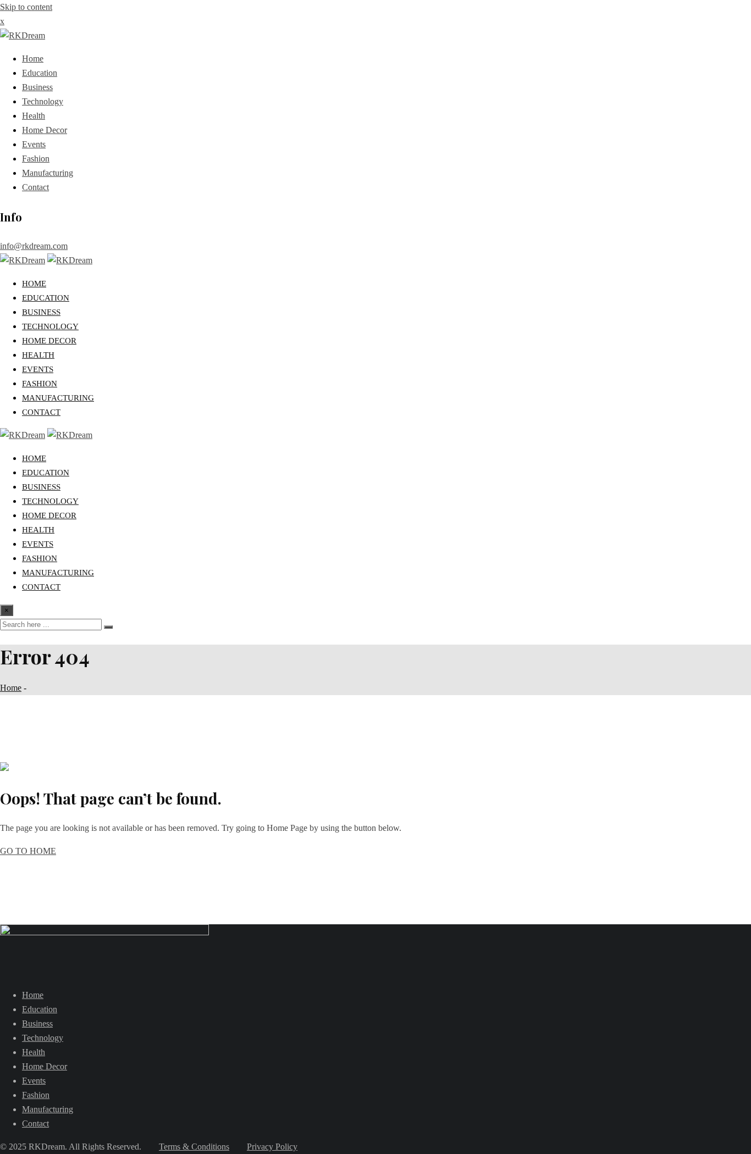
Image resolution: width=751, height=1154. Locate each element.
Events (34, 144)
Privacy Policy (272, 1146)
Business (37, 87)
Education (39, 72)
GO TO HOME (28, 851)
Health (33, 115)
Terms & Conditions (194, 1146)
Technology (42, 101)
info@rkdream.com (34, 246)
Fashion (35, 158)
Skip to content (26, 7)
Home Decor (44, 130)
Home (32, 58)
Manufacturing (47, 172)
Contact (35, 187)
